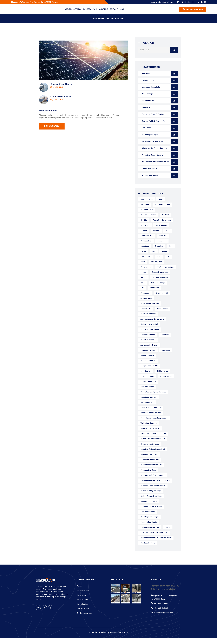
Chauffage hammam (148, 397)
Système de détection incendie (152, 439)
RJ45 (161, 199)
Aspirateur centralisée (149, 329)
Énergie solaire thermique (151, 506)
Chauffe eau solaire (60, 96)
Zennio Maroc (162, 309)
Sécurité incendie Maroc (150, 428)
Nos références (82, 600)
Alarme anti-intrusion (149, 345)
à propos (77, 9)
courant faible (146, 199)
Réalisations (102, 9)
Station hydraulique (159, 135)
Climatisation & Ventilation (159, 141)
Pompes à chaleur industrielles (152, 486)
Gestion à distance (148, 314)
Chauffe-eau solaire (148, 501)
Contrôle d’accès (147, 387)
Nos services (89, 9)
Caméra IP (165, 335)
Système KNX (145, 309)
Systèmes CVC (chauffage (150, 491)
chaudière (159, 246)
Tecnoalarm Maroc (147, 350)
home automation (162, 204)
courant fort (145, 257)
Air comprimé (159, 128)
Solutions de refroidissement (152, 475)
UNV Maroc (166, 350)
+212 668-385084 (161, 608)
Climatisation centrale (149, 303)
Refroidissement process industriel (159, 162)
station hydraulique (165, 267)
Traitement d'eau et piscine (159, 114)
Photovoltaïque (146, 210)
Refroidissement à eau (149, 527)
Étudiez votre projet (84, 613)
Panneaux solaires (147, 361)
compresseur (145, 267)
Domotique (159, 74)
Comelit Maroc (166, 376)
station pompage (158, 283)
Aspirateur (144, 225)
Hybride (143, 220)
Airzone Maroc (146, 298)
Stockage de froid (147, 543)
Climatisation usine (148, 470)
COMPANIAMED (116, 633)
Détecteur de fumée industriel (152, 449)
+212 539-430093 (186, 2)
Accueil (68, 9)
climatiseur (145, 293)
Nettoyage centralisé (149, 324)
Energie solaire (48, 110)
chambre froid (162, 293)
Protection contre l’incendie (159, 155)
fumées (156, 230)
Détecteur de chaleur (149, 454)
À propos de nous (83, 590)
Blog (121, 9)
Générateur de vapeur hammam (159, 148)
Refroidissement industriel (151, 465)
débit (142, 283)
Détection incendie (147, 340)
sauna (164, 251)
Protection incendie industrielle (153, 434)
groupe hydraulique (160, 272)
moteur (143, 277)
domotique (144, 204)
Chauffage (159, 108)
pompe (143, 272)
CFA (159, 257)
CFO (168, 257)
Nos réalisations (82, 604)
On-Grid (165, 215)
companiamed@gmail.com (163, 2)
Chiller (167, 527)
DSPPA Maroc (162, 371)
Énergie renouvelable (149, 366)
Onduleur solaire (147, 355)
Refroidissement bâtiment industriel (155, 480)
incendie (143, 230)
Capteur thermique (148, 215)
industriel (163, 236)
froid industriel (146, 236)
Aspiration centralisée (159, 87)
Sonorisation (145, 371)
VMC (142, 288)
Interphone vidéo (147, 376)
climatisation (145, 241)
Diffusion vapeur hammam (150, 413)
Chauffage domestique (149, 517)
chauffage (144, 246)
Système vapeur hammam (150, 408)
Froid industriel (159, 101)
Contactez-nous (83, 609)
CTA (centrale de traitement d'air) (154, 533)
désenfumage (161, 225)
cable (142, 262)
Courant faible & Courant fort (159, 121)
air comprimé (156, 262)
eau (170, 246)
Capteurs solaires (147, 512)
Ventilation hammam (148, 423)
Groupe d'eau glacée (159, 175)
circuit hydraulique (160, 277)
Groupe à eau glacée (148, 522)
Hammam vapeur (147, 402)
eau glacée (162, 241)
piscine (143, 251)
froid (168, 230)
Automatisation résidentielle (152, 319)
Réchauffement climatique (151, 496)
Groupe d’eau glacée (61, 84)
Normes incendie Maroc (149, 444)
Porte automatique (148, 382)
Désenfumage (159, 94)
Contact (114, 9)
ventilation (154, 288)
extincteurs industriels (149, 460)
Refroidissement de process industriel (155, 538)
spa (153, 251)
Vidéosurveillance (147, 335)
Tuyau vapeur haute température (153, 418)
